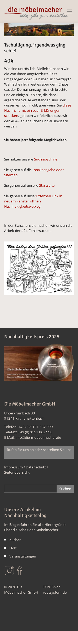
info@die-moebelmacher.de (38, 437)
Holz (13, 548)
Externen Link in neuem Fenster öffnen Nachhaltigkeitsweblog (33, 201)
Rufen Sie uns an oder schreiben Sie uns (39, 452)
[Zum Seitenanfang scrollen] (68, 621)
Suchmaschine (45, 159)
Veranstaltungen (22, 556)
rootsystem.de (55, 592)
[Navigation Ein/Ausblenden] (69, 11)
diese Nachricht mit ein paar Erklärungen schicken (37, 110)
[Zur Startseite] (39, 11)
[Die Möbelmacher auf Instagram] (9, 570)
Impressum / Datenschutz (25, 467)
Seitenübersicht (17, 472)
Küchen (15, 539)
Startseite (47, 185)
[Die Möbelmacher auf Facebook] (20, 570)
